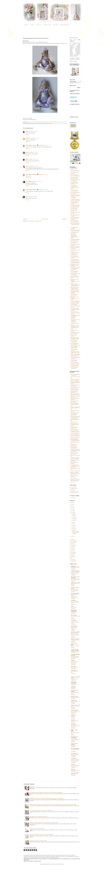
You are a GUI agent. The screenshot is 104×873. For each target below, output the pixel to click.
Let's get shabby (74, 753)
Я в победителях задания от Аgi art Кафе (75, 274)
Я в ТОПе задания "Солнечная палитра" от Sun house (75, 256)
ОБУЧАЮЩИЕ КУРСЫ (64, 24)
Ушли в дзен (73, 567)
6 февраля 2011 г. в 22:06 (36, 181)
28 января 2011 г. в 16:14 (43, 174)
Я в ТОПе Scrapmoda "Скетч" (74, 324)
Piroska (27, 131)
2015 (72, 505)
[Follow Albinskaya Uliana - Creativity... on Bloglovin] (75, 94)
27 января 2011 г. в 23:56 (43, 145)
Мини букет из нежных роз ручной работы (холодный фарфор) (41, 834)
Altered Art (73, 769)
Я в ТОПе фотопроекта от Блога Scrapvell (75, 193)
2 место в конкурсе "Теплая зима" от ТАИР (75, 170)
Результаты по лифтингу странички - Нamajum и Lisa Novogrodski (75, 760)
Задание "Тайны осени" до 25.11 (75, 693)
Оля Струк (73, 549)
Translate (78, 82)
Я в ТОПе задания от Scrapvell (74, 173)
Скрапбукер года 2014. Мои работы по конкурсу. (38, 816)
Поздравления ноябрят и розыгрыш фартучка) (75, 657)
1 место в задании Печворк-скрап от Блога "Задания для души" (75, 284)
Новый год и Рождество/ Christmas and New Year (75, 407)
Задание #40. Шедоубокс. (75, 770)
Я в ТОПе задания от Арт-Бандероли (74, 242)
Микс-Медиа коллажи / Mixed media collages (75, 394)
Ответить (27, 134)
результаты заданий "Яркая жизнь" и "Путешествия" (74, 662)
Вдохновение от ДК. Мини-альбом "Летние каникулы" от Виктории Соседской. (75, 634)
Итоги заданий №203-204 (75, 697)
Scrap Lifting (73, 758)
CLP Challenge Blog (74, 773)
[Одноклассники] (74, 101)
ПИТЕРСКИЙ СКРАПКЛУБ (73, 611)
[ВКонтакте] (72, 101)
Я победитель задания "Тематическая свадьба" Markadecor (75, 309)
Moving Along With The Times (75, 677)
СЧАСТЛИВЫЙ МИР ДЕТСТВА (75, 655)
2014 (72, 507)
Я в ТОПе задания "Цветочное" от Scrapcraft (75, 312)
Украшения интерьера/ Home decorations (45, 123)
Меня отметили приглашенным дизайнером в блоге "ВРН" (74, 236)
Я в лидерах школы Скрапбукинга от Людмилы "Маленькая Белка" (75, 187)
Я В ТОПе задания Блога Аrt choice (75, 250)
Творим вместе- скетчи (75, 582)
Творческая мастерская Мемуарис (75, 566)
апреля (73, 525)
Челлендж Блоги (74, 487)
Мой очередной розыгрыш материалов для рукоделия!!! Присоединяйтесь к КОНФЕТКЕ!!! (46, 792)
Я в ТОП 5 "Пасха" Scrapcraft (74, 330)
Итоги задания (73, 687)
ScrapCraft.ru (73, 600)
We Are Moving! (74, 607)
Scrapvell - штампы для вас (74, 588)
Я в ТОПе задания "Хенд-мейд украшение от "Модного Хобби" (75, 346)
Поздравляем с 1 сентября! (74, 716)
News (72, 482)
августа (73, 520)
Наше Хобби (73, 666)
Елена (27, 152)
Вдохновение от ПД (74, 667)
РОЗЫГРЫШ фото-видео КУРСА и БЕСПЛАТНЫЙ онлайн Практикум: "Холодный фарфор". (47, 798)
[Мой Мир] (75, 101)
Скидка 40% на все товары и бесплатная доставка (74, 622)
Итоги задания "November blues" (75, 617)
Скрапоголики (74, 700)
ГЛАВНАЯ (25, 24)
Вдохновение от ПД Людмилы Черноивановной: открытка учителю (74, 596)
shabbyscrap (73, 723)
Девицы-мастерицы (74, 492)
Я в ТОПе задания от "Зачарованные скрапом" (75, 260)
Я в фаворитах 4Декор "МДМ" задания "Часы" (75, 352)
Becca (72, 558)
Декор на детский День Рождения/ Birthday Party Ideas (75, 382)
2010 (72, 536)
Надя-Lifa (72, 543)
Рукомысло (73, 489)
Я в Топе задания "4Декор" (74, 335)
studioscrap (73, 715)
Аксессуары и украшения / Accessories (75, 375)
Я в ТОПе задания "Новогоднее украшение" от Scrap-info (75, 357)
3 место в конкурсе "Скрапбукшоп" (74, 368)
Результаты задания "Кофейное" (74, 702)
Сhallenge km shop (74, 488)
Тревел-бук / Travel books (75, 455)
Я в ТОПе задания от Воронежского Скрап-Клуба (75, 277)
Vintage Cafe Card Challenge (74, 691)
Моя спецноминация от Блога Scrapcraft (75, 333)
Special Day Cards (74, 696)
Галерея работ (39, 24)
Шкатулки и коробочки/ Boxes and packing (75, 480)
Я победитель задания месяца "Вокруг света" (75, 365)
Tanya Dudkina (28, 181)
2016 (72, 504)
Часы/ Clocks (73, 478)
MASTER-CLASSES (47, 24)
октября (73, 517)
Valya (27, 196)
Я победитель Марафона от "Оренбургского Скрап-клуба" (75, 268)
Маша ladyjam (73, 552)
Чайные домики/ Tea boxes (74, 476)
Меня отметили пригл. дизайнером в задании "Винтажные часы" (75, 338)
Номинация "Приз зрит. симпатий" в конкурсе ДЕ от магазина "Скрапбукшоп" (75, 196)
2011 (72, 512)
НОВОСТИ (32, 786)
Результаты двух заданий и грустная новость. (75, 766)
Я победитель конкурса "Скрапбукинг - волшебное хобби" (75, 253)
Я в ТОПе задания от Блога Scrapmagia (74, 208)
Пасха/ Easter (73, 422)
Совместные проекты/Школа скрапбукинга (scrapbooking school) (75, 439)
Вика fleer (72, 539)
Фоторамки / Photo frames (75, 468)
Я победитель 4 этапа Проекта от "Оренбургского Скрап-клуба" (75, 281)
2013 (72, 509)
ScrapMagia (73, 686)
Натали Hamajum (74, 540)
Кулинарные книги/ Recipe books (74, 392)
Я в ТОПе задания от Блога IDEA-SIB (74, 271)
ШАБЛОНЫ (55, 24)
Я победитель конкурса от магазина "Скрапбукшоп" (75, 200)
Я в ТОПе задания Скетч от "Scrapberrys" (75, 180)
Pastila (27, 166)
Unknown (27, 138)
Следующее (25, 219)
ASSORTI (73, 660)
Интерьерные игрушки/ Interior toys (32, 123)
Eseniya (27, 159)
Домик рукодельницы (75, 632)
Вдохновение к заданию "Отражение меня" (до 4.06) (75, 602)
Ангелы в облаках (74, 612)
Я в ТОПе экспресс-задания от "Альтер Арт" (75, 363)
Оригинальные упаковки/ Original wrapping (75, 417)
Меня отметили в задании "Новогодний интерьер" (75, 354)
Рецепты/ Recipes (74, 429)
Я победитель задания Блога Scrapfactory (75, 304)
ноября (73, 515)
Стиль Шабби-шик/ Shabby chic (74, 447)
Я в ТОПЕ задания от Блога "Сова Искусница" (75, 175)
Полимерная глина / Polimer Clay (74, 427)
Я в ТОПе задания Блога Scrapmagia (75, 215)
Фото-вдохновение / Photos (74, 463)
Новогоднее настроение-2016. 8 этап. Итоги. (75, 732)
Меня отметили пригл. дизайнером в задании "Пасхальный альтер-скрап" (75, 327)
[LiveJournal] (77, 101)
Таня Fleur (73, 550)
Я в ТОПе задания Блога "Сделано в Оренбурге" (75, 302)
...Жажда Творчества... (75, 570)
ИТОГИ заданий (73, 683)
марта (73, 527)
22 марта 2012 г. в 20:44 (32, 196)
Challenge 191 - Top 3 (74, 678)
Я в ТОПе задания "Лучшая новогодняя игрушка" (74, 202)
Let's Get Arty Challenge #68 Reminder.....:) (75, 755)
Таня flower (73, 548)
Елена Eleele (73, 553)
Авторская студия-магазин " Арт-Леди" (75, 650)
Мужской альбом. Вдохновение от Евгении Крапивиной (75, 725)
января (73, 530)
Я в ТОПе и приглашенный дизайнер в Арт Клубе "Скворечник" (75, 320)
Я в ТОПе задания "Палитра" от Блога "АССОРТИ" (74, 183)
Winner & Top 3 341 (74, 745)
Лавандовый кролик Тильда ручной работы (75, 532)
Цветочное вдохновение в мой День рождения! (38, 840)
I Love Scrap (73, 620)
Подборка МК (73, 560)
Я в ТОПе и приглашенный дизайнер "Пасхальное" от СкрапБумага (75, 316)
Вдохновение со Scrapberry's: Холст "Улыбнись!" (74, 628)
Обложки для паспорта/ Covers (75, 411)
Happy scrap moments (75, 638)
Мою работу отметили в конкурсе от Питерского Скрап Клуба (75, 247)
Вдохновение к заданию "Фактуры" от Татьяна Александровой (75, 572)
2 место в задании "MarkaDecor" (74, 350)
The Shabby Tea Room (75, 748)
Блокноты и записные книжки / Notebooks (75, 379)
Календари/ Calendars (74, 387)
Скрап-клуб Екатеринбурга (74, 682)
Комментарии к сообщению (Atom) (35, 221)
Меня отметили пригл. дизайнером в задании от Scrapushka (75, 291)
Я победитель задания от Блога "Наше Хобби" (75, 240)
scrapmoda (73, 720)
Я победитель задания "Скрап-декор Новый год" (75, 262)
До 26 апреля (73, 497)
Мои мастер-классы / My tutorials (75, 397)
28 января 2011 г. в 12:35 (33, 159)
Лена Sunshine (73, 542)
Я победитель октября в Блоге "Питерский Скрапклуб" (75, 218)
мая (73, 523)
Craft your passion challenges (74, 744)
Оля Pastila (73, 546)
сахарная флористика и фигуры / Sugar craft (75, 431)
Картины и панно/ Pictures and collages (74, 389)
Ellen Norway (73, 556)
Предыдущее (64, 219)
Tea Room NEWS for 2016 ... (75, 750)
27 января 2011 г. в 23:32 (33, 131)
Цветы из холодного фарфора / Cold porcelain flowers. (75, 473)
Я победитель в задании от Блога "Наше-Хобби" (75, 230)
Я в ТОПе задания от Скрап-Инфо (74, 233)
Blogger (62, 864)
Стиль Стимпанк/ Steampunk (74, 445)
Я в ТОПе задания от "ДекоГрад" (74, 210)
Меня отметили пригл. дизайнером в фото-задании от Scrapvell (75, 288)
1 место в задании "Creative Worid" (74, 360)
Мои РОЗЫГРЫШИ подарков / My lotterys (75, 404)
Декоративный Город (75, 593)
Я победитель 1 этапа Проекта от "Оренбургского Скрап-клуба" (75, 298)
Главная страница (45, 219)
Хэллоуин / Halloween (75, 470)
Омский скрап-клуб (74, 491)
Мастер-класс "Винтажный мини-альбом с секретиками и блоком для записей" (44, 822)
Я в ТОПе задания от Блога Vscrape (74, 295)
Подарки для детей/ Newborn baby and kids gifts (75, 424)
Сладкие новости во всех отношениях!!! (37, 828)
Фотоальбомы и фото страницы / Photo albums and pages (75, 466)
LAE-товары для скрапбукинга (74, 737)
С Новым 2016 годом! (74, 651)
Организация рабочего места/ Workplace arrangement (75, 413)
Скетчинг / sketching (74, 437)
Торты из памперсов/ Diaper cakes (74, 453)
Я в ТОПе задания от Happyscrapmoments (74, 178)
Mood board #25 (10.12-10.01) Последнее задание (75, 579)
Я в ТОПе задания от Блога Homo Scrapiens (75, 221)
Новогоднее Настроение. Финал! (75, 646)
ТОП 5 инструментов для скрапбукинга (75, 640)
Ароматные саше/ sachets (75, 376)
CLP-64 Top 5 (73, 773)
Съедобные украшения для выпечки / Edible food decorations (75, 450)
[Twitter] (73, 101)
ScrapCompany (74, 670)
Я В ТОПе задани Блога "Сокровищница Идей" (75, 224)
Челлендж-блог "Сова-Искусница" (75, 577)
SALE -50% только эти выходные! (75, 584)
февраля (73, 528)
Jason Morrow (53, 864)
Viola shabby (73, 559)
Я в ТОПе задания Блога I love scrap (75, 306)
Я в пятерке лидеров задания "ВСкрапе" (74, 344)
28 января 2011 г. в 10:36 (32, 152)
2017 (72, 502)
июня (73, 522)
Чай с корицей (74, 615)
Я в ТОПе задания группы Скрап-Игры (74, 190)
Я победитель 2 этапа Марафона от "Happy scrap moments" (75, 265)
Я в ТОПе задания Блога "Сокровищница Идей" (75, 206)
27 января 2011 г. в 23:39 (33, 138)
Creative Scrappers (74, 710)
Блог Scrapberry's (74, 626)
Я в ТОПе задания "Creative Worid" (74, 341)
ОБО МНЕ (32, 24)
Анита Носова (73, 545)
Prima (72, 606)
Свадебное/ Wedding (74, 433)
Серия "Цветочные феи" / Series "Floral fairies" (75, 435)
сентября (73, 518)
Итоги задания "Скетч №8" (74, 672)
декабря (73, 513)
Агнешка (72, 555)
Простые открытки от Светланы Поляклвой (74, 590)
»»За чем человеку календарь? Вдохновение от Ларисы (75, 739)
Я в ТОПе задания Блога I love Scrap (75, 213)
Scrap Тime (73, 764)
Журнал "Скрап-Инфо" (74, 644)
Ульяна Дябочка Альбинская (31, 145)
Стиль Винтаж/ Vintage (75, 442)
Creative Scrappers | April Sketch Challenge (75, 712)
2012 (72, 510)
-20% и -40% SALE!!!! (74, 720)
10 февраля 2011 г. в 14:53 (43, 189)
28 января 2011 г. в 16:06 (32, 166)
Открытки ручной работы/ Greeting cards (75, 419)
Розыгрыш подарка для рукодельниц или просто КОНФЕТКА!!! (41, 810)
